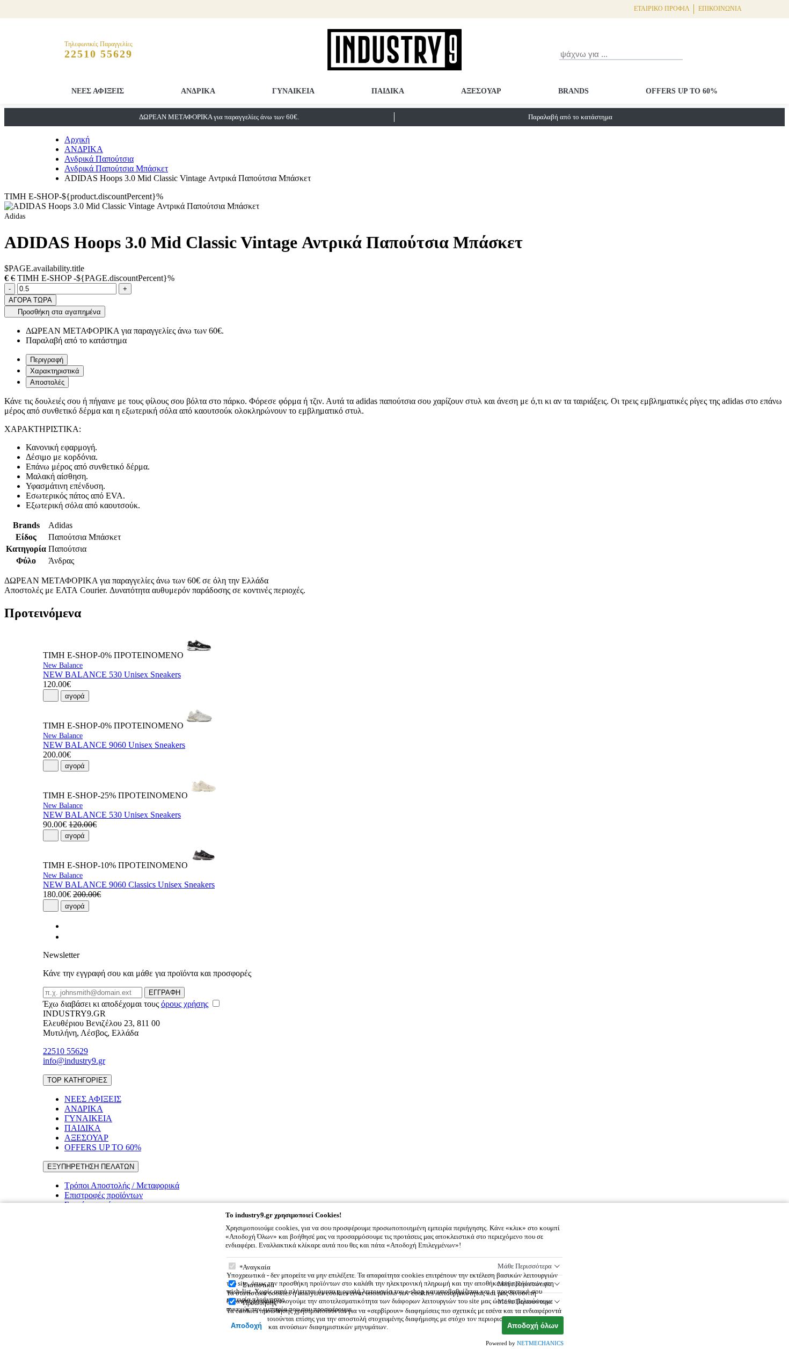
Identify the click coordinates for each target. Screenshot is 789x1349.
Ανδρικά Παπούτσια (99, 158)
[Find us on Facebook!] (68, 925)
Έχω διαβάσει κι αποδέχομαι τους (125, 1003)
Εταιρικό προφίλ (662, 8)
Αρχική (77, 139)
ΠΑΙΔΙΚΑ (387, 91)
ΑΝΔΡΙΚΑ (198, 91)
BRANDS (573, 91)
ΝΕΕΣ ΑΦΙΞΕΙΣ (97, 91)
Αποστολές (47, 382)
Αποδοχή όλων (532, 1326)
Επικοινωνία (720, 8)
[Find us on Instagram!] (68, 936)
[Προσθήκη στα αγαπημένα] (51, 695)
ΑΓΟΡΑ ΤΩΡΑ (30, 300)
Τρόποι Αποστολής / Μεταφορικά (121, 1185)
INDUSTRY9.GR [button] (74, 1013)
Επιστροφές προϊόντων (103, 1195)
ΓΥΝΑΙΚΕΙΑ (293, 91)
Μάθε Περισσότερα (525, 1266)
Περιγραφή (46, 360)
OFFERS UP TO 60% (682, 91)
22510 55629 (65, 1051)
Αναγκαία (257, 1267)
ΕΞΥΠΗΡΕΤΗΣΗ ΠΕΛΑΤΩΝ (90, 1167)
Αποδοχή (246, 1326)
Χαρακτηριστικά (54, 371)
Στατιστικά (258, 1285)
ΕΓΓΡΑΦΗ (164, 993)
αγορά (75, 696)
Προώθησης (259, 1302)
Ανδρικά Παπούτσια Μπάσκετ (116, 168)
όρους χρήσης (184, 1003)
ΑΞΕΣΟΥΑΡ (481, 91)
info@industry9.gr (74, 1060)
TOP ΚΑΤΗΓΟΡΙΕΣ (77, 1080)
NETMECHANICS (540, 1343)
